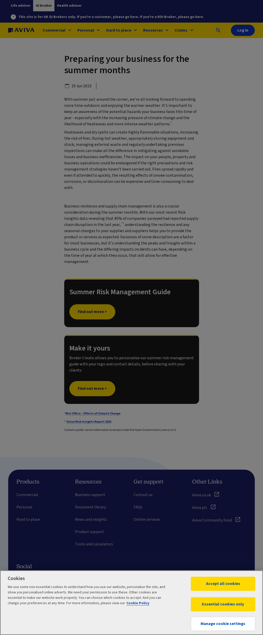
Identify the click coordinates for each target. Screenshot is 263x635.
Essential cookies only (223, 604)
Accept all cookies (223, 583)
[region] (131, 602)
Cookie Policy (137, 603)
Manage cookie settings (223, 624)
